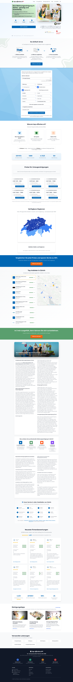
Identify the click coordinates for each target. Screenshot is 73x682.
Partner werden (48, 669)
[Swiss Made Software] (58, 32)
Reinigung (30, 640)
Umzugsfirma (39, 1)
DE (60, 1)
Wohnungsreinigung (17, 35)
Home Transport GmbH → (51, 561)
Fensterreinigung (18, 644)
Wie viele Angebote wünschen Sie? (36, 104)
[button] (53, 285)
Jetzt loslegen (23, 26)
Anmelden (56, 1)
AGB (29, 675)
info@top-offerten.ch (16, 670)
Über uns (30, 669)
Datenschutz (31, 673)
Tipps (34, 1)
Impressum (31, 672)
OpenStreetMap (52, 304)
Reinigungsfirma (46, 1)
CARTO (60, 304)
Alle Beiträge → (58, 607)
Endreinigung (42, 640)
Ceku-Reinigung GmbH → (17, 561)
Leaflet (48, 304)
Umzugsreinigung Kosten (30, 644)
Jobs (52, 1)
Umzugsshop (48, 670)
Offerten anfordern (36, 63)
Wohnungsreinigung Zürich (29, 35)
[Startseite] (12, 35)
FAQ (29, 670)
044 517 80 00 (15, 669)
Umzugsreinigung (17, 640)
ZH (22, 35)
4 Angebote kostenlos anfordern (36, 112)
